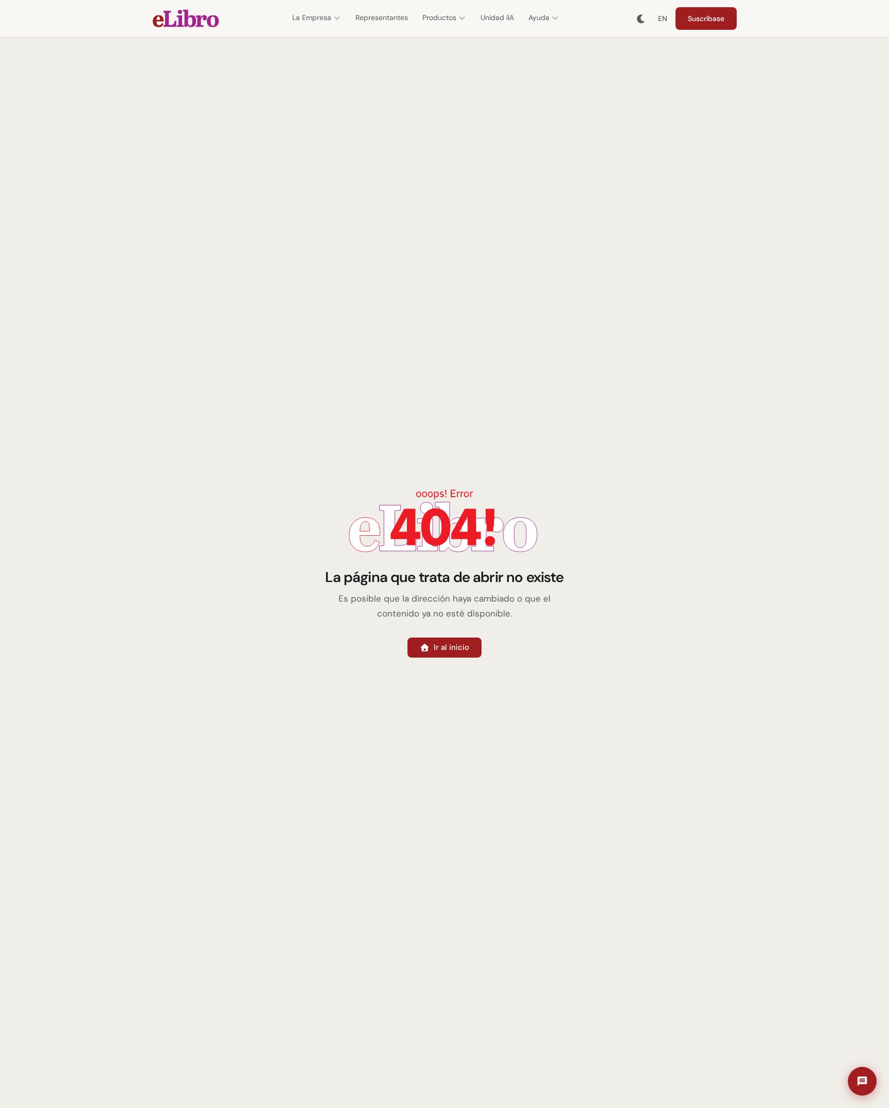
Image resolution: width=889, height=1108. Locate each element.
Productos (439, 17)
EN (662, 18)
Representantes (381, 17)
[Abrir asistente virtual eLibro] (862, 1081)
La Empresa (311, 17)
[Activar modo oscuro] (641, 18)
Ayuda (538, 17)
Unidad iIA (497, 17)
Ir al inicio (451, 647)
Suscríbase (706, 18)
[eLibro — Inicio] (185, 18)
